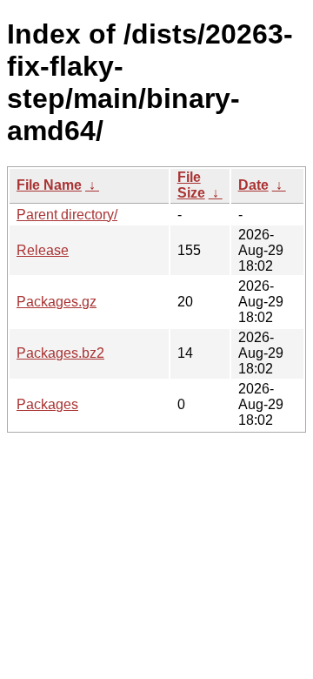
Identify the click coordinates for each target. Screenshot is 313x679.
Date (253, 185)
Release (43, 250)
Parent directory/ (67, 214)
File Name (49, 185)
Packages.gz (57, 301)
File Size (191, 185)
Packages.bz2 (60, 353)
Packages (47, 404)
